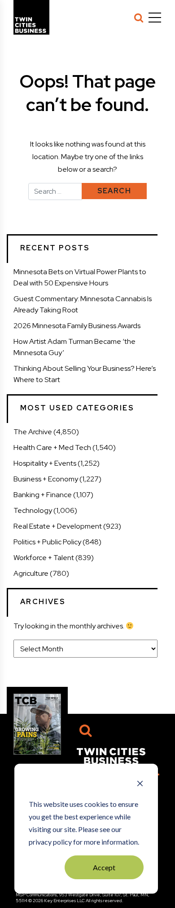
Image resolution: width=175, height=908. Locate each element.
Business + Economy (45, 479)
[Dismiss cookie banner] (140, 784)
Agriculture (30, 573)
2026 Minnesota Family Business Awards (76, 325)
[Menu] (155, 17)
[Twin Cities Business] (111, 755)
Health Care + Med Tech (52, 447)
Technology (32, 510)
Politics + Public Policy (47, 542)
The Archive (32, 431)
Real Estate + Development (57, 526)
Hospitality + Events (44, 463)
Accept (104, 867)
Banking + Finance (42, 494)
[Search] (138, 17)
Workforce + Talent (43, 557)
